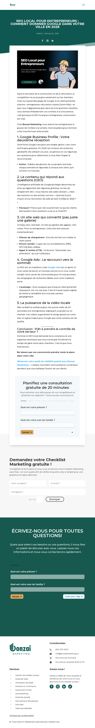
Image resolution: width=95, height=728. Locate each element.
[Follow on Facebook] (43, 41)
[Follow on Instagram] (47, 41)
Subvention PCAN (23, 690)
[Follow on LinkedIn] (52, 41)
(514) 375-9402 (61, 649)
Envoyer (54, 499)
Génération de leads (24, 683)
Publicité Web (21, 679)
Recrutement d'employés (26, 701)
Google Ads (54, 267)
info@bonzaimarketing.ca (66, 654)
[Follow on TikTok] (70, 687)
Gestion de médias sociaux (27, 675)
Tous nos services (23, 708)
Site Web (19, 705)
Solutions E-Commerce (25, 686)
